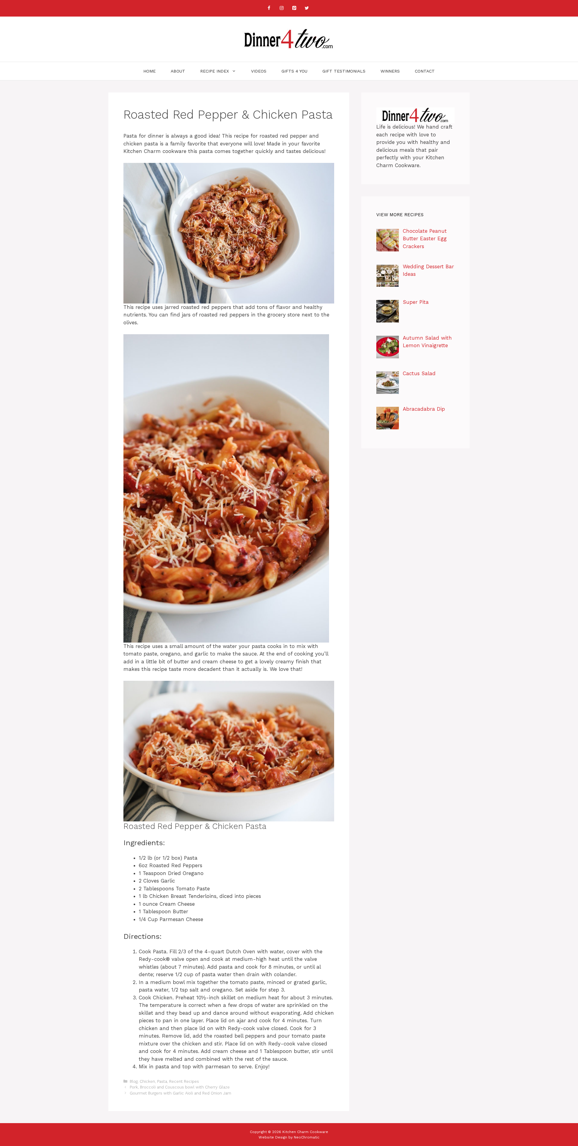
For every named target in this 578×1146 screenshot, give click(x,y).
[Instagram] (281, 8)
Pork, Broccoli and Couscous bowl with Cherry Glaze (180, 1087)
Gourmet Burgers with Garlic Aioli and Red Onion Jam (180, 1093)
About (178, 71)
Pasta (162, 1081)
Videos (258, 71)
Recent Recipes (184, 1081)
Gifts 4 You (294, 71)
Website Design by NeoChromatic (289, 1137)
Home (149, 71)
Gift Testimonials (343, 71)
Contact (425, 71)
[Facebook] (269, 8)
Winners (390, 71)
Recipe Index (214, 71)
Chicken (147, 1081)
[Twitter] (307, 8)
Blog (134, 1081)
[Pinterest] (294, 8)
